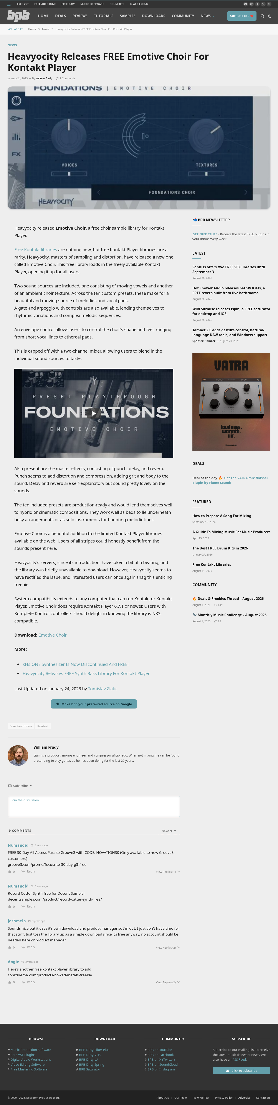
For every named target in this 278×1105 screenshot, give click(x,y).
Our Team (180, 1098)
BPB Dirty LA (88, 1059)
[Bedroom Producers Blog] (18, 16)
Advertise (244, 1098)
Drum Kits (117, 4)
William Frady (44, 78)
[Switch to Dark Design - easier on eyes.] (269, 16)
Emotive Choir (52, 635)
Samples (128, 15)
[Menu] (9, 4)
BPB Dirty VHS (90, 1054)
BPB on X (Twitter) (161, 1059)
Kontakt (42, 726)
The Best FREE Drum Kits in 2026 (220, 548)
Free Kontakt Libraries (211, 564)
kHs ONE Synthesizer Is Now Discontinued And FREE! (76, 664)
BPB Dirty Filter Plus (94, 1049)
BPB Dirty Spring (91, 1064)
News (206, 15)
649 (220, 605)
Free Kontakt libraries (35, 249)
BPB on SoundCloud (162, 1064)
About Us (163, 1098)
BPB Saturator (89, 1069)
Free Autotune (45, 4)
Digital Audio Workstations (31, 1059)
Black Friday (139, 4)
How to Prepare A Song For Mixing (221, 516)
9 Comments (67, 78)
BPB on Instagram (161, 1069)
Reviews (80, 15)
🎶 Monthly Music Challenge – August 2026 (229, 615)
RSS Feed (239, 1059)
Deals (60, 15)
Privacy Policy (224, 1098)
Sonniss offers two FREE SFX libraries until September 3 (228, 269)
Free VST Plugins (23, 1054)
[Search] (262, 16)
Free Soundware (21, 726)
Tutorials (103, 15)
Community (183, 15)
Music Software (92, 4)
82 (219, 621)
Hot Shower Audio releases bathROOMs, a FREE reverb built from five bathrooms (228, 290)
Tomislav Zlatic (102, 689)
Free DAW (68, 4)
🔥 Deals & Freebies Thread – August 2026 (228, 598)
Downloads (153, 15)
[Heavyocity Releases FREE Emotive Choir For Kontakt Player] (139, 147)
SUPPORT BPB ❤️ (241, 16)
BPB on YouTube (159, 1049)
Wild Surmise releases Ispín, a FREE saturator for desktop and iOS (231, 311)
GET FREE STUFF (204, 234)
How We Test (201, 1098)
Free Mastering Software (29, 1069)
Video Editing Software (28, 1064)
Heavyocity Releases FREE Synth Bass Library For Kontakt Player (86, 673)
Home (43, 15)
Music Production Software (31, 1049)
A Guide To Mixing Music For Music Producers (231, 532)
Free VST (23, 4)
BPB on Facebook (160, 1054)
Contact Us (263, 1098)
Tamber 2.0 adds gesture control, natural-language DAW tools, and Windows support (229, 332)
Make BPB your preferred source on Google (96, 704)
